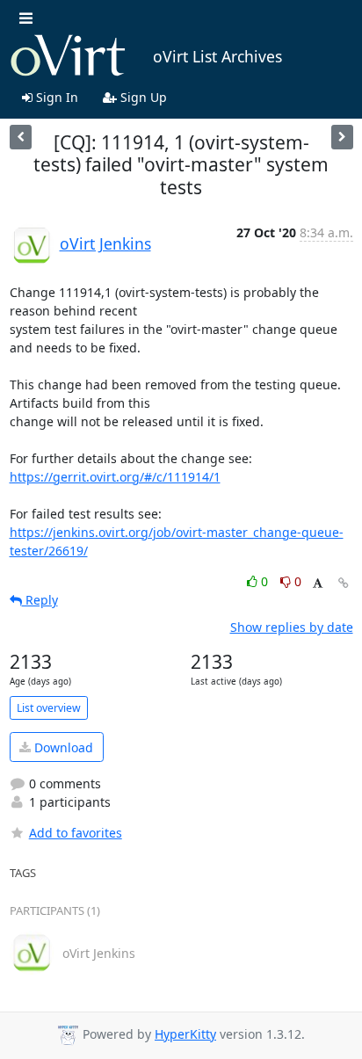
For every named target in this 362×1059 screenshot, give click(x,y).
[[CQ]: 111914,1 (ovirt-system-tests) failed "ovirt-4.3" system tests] (342, 137)
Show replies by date (291, 627)
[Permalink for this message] (343, 583)
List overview (49, 707)
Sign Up (142, 97)
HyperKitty (185, 1034)
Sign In (55, 97)
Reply (40, 599)
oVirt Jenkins (105, 243)
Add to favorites (75, 832)
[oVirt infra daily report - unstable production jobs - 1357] (21, 137)
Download (62, 747)
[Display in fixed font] (317, 584)
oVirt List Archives (217, 56)
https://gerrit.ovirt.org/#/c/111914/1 (115, 476)
